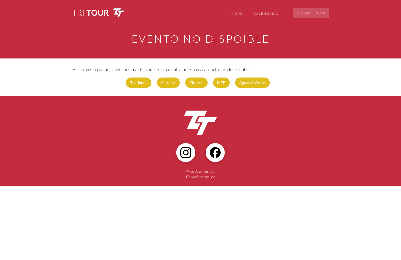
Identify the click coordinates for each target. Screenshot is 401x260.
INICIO (236, 13)
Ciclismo (196, 82)
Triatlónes (138, 82)
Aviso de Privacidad (200, 171)
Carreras (168, 82)
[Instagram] (185, 152)
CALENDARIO (266, 13)
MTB (221, 82)
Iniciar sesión (310, 13)
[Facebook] (215, 152)
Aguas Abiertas (252, 82)
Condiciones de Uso (200, 176)
